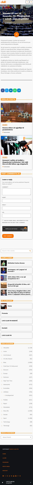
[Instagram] (15, 476)
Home (10, 306)
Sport (5, 418)
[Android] (20, 476)
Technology (6, 422)
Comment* (5, 187)
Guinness (6, 377)
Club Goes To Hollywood (10, 366)
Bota (4, 362)
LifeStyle (5, 392)
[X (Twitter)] (5, 476)
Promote (5, 313)
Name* (4, 197)
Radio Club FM (14, 449)
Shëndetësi (6, 407)
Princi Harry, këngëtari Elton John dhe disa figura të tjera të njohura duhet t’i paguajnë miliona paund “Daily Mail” (19, 293)
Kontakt (4, 328)
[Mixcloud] (11, 476)
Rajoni (5, 125)
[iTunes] (13, 476)
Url (3, 212)
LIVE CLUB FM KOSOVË (10, 321)
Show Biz (6, 411)
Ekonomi (5, 370)
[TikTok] (9, 476)
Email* (4, 204)
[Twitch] (7, 476)
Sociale (5, 414)
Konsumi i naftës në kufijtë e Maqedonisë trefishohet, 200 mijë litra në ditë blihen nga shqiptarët (15, 162)
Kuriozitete (6, 388)
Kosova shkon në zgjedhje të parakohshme (13, 129)
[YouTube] (3, 476)
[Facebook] (18, 476)
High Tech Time (7, 381)
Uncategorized (9, 395)
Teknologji (6, 426)
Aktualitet (6, 348)
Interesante (6, 384)
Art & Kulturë (7, 355)
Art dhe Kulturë (7, 359)
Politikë (5, 400)
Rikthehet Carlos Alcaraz (16, 263)
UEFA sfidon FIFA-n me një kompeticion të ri (17, 277)
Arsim (5, 351)
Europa (5, 373)
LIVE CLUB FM (7, 335)
